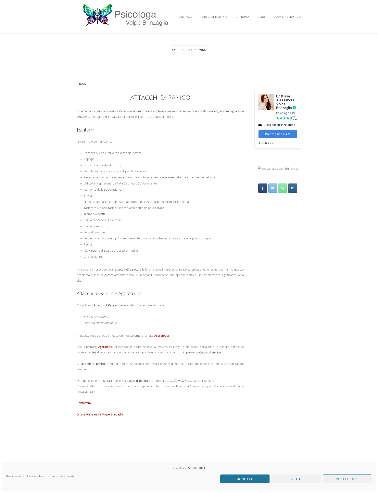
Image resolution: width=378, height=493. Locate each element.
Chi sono (242, 16)
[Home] (126, 30)
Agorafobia (161, 335)
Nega (296, 479)
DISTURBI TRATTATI (214, 16)
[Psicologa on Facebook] (262, 188)
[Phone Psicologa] (282, 188)
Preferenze (347, 479)
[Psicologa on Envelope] (272, 188)
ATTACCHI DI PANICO (160, 97)
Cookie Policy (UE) (287, 16)
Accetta (245, 479)
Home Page (185, 16)
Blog (261, 16)
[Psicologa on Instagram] (292, 188)
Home (82, 83)
